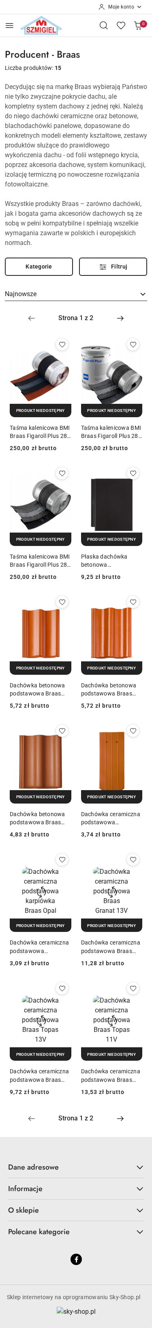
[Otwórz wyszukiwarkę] (103, 25)
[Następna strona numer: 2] (120, 318)
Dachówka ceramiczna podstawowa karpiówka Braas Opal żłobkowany (110, 818)
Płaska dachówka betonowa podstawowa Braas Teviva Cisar (106, 561)
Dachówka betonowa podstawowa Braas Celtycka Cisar (109, 690)
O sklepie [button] (23, 1210)
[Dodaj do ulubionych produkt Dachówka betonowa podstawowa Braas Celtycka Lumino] (62, 731)
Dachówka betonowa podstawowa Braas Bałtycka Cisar (37, 690)
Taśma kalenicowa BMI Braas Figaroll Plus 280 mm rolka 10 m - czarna (40, 561)
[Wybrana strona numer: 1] (75, 318)
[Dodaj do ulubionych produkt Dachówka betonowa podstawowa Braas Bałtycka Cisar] (62, 602)
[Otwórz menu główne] (9, 25)
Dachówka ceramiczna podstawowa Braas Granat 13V (110, 947)
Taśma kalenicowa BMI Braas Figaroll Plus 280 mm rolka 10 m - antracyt (111, 432)
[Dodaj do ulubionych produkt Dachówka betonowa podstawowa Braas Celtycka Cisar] (133, 602)
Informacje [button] (25, 1188)
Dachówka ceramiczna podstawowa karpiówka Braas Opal (39, 947)
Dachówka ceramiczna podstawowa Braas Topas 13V (39, 1075)
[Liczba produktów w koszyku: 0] (137, 25)
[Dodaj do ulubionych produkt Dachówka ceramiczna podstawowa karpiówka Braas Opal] (62, 860)
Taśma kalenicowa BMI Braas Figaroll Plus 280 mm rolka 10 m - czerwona (40, 432)
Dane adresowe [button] (33, 1167)
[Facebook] (76, 1259)
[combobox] (76, 294)
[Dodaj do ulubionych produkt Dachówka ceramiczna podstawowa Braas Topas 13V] (62, 988)
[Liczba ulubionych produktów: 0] (120, 25)
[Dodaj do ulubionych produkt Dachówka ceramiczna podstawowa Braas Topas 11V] (133, 988)
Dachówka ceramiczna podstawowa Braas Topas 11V (110, 1075)
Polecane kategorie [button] (39, 1231)
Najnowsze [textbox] (20, 294)
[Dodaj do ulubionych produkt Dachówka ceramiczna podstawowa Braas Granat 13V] (133, 860)
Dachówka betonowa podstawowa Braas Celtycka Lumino (37, 818)
